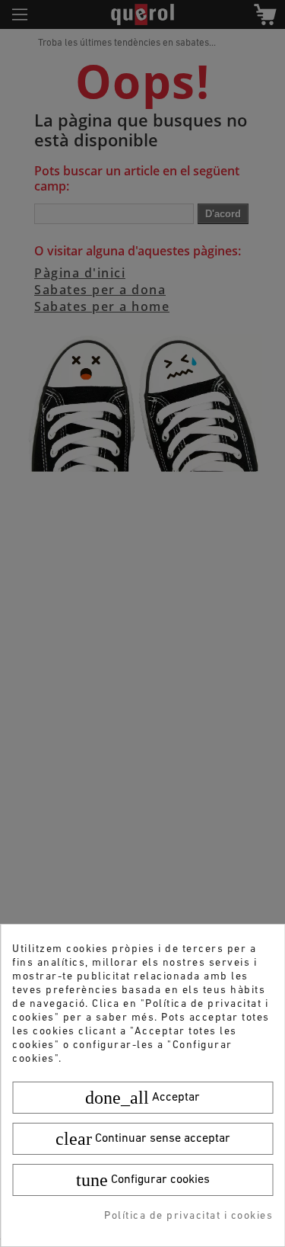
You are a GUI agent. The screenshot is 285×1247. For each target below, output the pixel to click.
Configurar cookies (143, 1180)
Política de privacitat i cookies (188, 1216)
